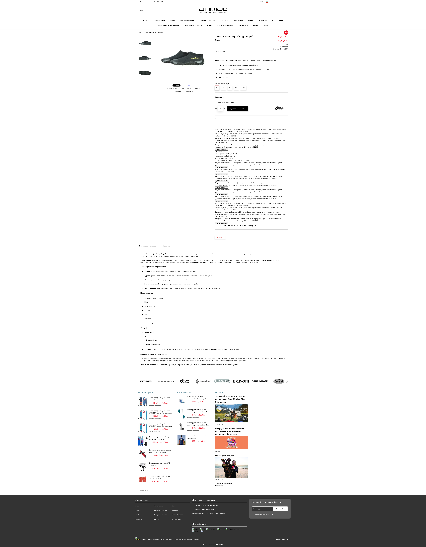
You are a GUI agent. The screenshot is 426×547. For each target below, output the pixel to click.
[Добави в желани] (286, 97)
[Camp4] (279, 382)
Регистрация (158, 506)
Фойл (250, 20)
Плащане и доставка (161, 510)
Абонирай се (143, 491)
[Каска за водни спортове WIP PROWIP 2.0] (143, 467)
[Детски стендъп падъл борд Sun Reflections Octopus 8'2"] (143, 441)
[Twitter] (277, 2)
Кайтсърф (238, 20)
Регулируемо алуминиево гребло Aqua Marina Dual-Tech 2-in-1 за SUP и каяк (198, 411)
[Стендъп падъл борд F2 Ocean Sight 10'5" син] (143, 402)
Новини (156, 519)
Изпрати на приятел (173, 88)
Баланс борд (277, 20)
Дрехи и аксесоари (225, 25)
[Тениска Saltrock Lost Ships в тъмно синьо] (181, 440)
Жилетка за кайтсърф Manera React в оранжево (159, 477)
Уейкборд (224, 20)
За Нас (137, 515)
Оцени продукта (187, 88)
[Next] (286, 381)
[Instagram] (280, 2)
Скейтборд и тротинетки (168, 25)
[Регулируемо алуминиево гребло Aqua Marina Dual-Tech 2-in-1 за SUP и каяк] (181, 414)
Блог (266, 25)
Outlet (255, 25)
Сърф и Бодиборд (207, 20)
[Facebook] (274, 2)
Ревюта (166, 246)
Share (177, 85)
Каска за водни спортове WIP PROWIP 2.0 (159, 464)
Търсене (175, 510)
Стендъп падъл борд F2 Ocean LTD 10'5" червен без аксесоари (160, 425)
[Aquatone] (203, 382)
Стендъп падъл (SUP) (150, 32)
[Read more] (231, 413)
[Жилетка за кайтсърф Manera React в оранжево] (143, 480)
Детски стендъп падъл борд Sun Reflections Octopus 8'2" (160, 438)
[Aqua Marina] (166, 382)
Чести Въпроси (177, 515)
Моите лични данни (283, 539)
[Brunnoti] (241, 381)
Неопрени (262, 20)
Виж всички (219, 486)
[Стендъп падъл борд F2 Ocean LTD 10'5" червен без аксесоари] (143, 428)
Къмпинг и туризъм (193, 25)
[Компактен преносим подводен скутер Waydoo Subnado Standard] (143, 454)
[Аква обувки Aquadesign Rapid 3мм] (183, 81)
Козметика (243, 25)
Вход (137, 506)
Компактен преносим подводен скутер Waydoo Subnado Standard (160, 451)
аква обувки (220, 237)
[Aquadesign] (185, 382)
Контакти (138, 519)
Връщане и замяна (160, 515)
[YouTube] (284, 2)
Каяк (172, 20)
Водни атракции (187, 20)
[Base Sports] (222, 381)
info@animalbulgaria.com (210, 505)
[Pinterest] (287, 2)
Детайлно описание (148, 246)
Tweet (189, 85)
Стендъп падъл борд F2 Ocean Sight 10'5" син (159, 399)
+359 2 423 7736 (157, 2)
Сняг (209, 25)
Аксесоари (160, 32)
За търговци (176, 519)
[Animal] (147, 381)
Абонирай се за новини (224, 483)
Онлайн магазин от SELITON (213, 545)
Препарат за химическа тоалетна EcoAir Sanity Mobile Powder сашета (198, 398)
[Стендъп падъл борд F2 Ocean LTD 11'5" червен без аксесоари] (143, 415)
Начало (146, 20)
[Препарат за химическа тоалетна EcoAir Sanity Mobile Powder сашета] (181, 401)
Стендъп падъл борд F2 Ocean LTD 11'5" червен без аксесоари (160, 412)
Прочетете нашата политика (189, 539)
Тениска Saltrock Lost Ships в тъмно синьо (198, 437)
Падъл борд (160, 20)
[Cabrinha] (260, 381)
